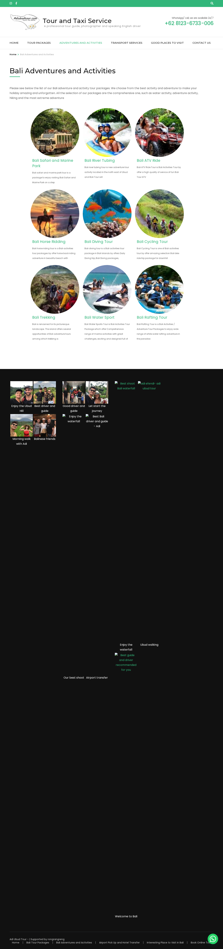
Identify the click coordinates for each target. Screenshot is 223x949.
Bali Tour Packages (37, 942)
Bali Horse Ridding (49, 241)
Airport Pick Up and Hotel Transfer (119, 942)
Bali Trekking (43, 317)
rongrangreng (56, 939)
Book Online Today (202, 942)
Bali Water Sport (99, 317)
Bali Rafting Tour (152, 317)
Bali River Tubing (99, 160)
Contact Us (202, 42)
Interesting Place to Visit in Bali (165, 942)
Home (14, 42)
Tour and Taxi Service (77, 21)
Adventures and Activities (80, 42)
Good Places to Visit (167, 42)
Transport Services (126, 42)
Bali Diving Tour (98, 241)
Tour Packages (39, 42)
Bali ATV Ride (148, 160)
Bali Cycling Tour (152, 241)
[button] (213, 939)
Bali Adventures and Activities (74, 942)
